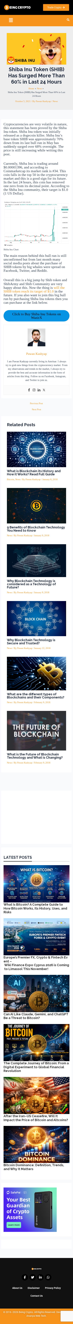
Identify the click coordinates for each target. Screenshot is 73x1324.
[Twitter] (44, 390)
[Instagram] (34, 390)
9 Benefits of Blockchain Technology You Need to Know (36, 528)
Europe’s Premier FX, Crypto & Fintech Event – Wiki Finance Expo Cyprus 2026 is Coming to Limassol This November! (36, 963)
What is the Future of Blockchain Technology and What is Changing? (35, 755)
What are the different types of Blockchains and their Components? (35, 695)
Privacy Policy (53, 1288)
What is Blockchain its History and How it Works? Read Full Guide (34, 472)
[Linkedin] (39, 390)
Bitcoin (10, 479)
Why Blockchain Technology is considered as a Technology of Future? (31, 584)
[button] (11, 20)
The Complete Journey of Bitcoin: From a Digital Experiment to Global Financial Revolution (36, 1067)
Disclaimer (34, 1288)
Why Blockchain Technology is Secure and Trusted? (31, 641)
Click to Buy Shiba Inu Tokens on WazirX (36, 316)
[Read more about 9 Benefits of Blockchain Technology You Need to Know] (36, 505)
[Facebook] (29, 390)
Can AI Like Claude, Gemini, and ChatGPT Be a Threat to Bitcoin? (36, 1016)
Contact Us (36, 1295)
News (55, 101)
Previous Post (36, 403)
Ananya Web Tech (36, 1315)
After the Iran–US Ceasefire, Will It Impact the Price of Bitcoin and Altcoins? (36, 1118)
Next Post (36, 409)
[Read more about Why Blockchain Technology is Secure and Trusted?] (36, 618)
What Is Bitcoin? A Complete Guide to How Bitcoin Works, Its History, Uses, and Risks (35, 908)
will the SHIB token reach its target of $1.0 (34, 289)
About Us (17, 1288)
